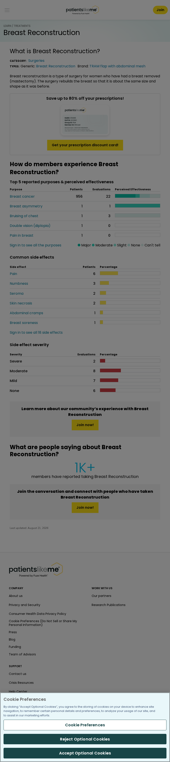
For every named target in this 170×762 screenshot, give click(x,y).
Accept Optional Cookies (85, 753)
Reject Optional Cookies (85, 739)
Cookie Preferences (85, 725)
